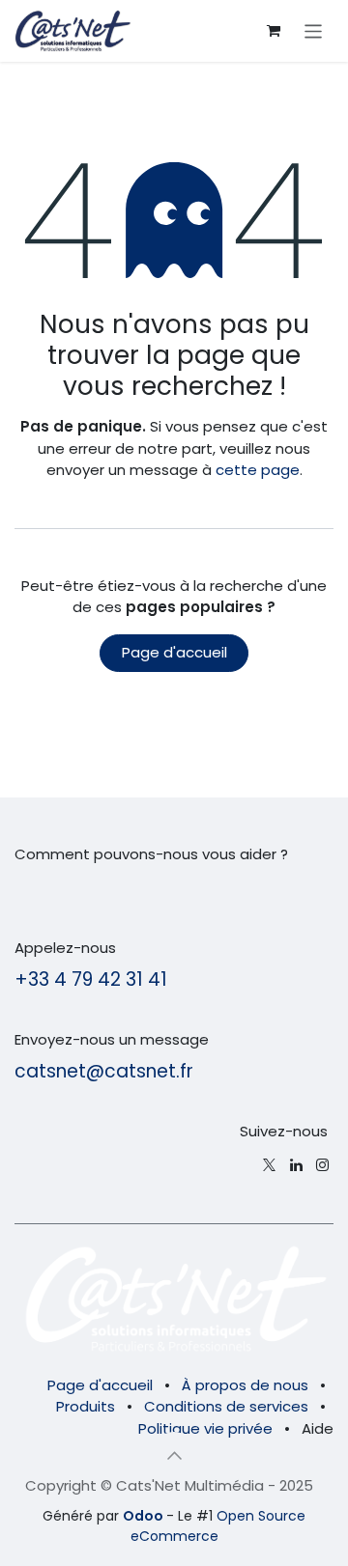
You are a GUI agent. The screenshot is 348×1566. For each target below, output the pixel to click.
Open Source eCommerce (218, 1526)
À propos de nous (245, 1385)
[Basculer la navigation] (313, 30)
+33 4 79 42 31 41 (90, 979)
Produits (85, 1406)
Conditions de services (226, 1406)
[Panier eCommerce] (273, 31)
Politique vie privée (205, 1428)
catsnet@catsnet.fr (103, 1071)
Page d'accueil (174, 652)
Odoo (144, 1515)
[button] (174, 1455)
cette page (258, 470)
